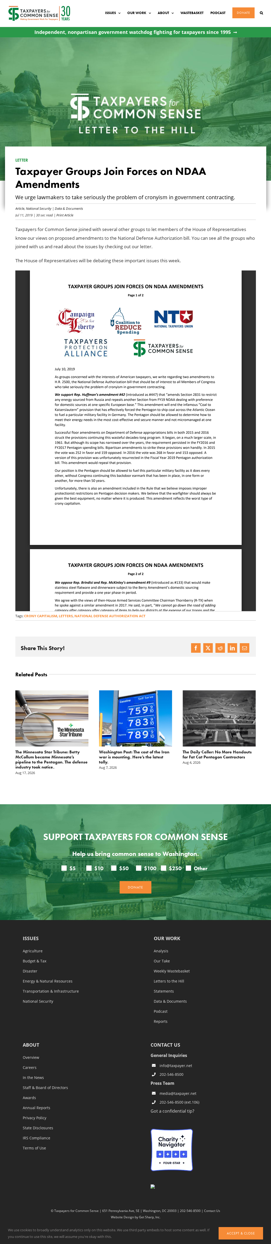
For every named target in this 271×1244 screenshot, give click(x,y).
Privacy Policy (34, 1118)
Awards (29, 1097)
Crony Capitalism (40, 616)
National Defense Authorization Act (110, 616)
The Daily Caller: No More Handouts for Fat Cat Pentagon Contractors (217, 754)
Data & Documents (69, 208)
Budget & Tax (34, 961)
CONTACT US (165, 1045)
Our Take (162, 961)
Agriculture (33, 951)
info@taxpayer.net (176, 1065)
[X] (208, 648)
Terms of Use (34, 1148)
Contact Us (212, 1211)
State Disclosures (38, 1128)
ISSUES (31, 938)
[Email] (244, 648)
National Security (38, 208)
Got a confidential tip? (172, 1111)
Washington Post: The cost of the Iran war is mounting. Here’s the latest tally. (134, 757)
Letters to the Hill (169, 981)
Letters (66, 616)
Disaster (30, 971)
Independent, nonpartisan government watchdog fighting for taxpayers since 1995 (132, 32)
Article (19, 208)
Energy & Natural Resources (48, 981)
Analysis (161, 951)
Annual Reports (36, 1107)
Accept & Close (241, 1233)
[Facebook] (196, 648)
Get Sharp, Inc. (149, 1217)
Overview (31, 1057)
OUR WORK (167, 938)
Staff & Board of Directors (45, 1087)
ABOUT (31, 1045)
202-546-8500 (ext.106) (179, 1102)
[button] (261, 13)
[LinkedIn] (232, 648)
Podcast (161, 1011)
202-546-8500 (171, 1074)
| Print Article (63, 215)
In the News (33, 1077)
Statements (164, 991)
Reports (161, 1021)
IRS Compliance (36, 1138)
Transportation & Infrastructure (51, 991)
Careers (30, 1067)
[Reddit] (220, 648)
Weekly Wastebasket (172, 971)
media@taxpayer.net (178, 1093)
